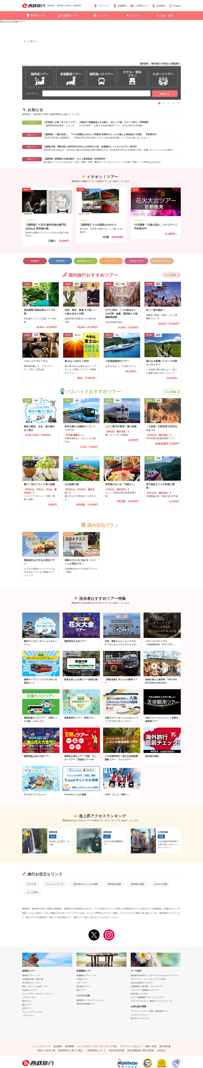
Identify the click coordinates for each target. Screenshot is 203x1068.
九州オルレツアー (29, 990)
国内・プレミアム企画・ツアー (35, 986)
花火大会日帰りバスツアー (142, 983)
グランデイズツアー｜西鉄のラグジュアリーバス (152, 1001)
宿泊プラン (27, 1001)
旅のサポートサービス (140, 1018)
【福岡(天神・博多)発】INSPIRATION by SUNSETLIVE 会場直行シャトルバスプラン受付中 (90, 146)
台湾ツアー (27, 1008)
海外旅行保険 (114, 884)
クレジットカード (55, 884)
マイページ (103, 5)
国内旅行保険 (137, 884)
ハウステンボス (29, 997)
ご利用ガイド (141, 5)
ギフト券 (31, 884)
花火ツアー (81, 990)
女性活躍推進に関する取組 (140, 1050)
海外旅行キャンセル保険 (85, 884)
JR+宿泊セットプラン (31, 983)
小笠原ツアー (82, 979)
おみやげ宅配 (160, 884)
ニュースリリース (41, 1046)
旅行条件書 (164, 1046)
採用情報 (69, 1046)
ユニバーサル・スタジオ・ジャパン (37, 994)
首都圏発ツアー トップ (86, 975)
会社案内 (160, 5)
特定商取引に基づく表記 (70, 1050)
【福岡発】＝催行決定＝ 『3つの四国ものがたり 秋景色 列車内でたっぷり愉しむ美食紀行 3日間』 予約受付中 (100, 134)
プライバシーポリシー (131, 1046)
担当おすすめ (136, 261)
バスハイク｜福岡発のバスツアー (145, 990)
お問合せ (161, 1050)
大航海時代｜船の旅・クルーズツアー (147, 986)
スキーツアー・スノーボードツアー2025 (148, 979)
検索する (165, 94)
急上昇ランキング (162, 261)
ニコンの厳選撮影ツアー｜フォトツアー (148, 997)
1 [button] (159, 103)
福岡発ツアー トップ (31, 975)
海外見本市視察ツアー (85, 1004)
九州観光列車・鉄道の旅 (32, 979)
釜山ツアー (27, 1005)
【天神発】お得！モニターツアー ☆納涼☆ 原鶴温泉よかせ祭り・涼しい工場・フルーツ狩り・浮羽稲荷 (97, 122)
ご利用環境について (96, 1050)
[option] (101, 53)
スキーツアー (82, 983)
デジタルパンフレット (140, 1015)
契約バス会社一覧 (46, 1050)
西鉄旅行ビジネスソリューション (90, 1000)
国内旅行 (34, 261)
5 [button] (178, 103)
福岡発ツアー (38, 15)
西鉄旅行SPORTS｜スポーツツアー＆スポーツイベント (154, 975)
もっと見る (170, 275)
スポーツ (135, 15)
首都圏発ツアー (70, 15)
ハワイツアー (28, 1015)
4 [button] (173, 103)
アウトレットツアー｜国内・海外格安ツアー (150, 1011)
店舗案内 (122, 5)
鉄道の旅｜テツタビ (139, 994)
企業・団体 (166, 15)
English (177, 5)
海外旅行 (60, 261)
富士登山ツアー (83, 986)
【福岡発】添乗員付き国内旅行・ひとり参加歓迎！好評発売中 (74, 158)
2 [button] (164, 103)
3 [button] (168, 103)
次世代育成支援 (116, 1050)
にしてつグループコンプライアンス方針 (97, 1046)
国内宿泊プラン (85, 261)
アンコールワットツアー (32, 1012)
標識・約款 (150, 1046)
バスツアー (103, 15)
